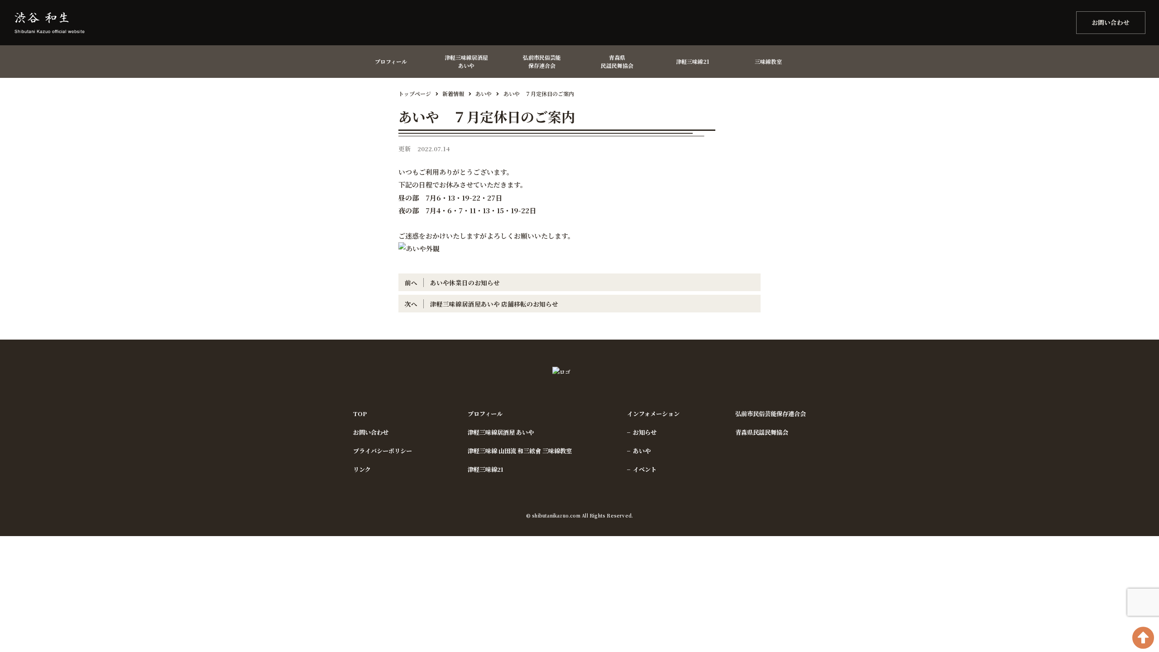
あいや (642, 450)
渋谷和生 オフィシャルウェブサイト (59, 22)
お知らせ (644, 432)
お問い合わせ (1111, 22)
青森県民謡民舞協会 (761, 432)
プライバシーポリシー (382, 450)
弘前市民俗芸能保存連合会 (770, 413)
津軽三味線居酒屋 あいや (501, 432)
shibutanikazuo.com (556, 515)
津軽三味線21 (485, 469)
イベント (644, 469)
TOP (360, 413)
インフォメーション (653, 413)
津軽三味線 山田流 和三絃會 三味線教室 (520, 450)
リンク (362, 469)
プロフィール (485, 413)
